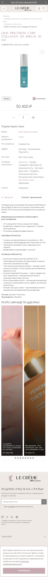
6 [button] (28, 458)
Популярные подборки (20, 302)
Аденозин (24, 162)
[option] (12, 380)
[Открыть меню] (3, 8)
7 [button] (30, 458)
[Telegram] (7, 517)
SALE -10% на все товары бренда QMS (24, 2)
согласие (11, 507)
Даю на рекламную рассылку (18, 507)
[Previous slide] (2, 2)
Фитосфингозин (27, 180)
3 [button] (20, 458)
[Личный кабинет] (38, 8)
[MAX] (17, 517)
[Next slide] (45, 2)
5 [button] (25, 458)
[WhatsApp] (12, 517)
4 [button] (23, 458)
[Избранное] (44, 8)
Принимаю (24, 570)
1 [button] (15, 458)
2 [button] (18, 458)
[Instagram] (2, 517)
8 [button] (33, 458)
